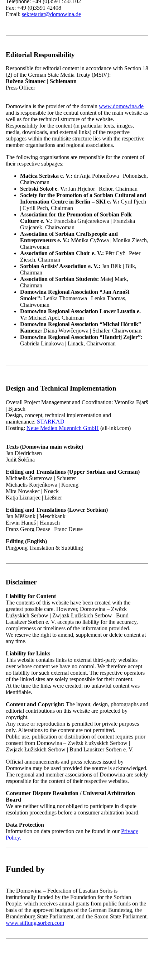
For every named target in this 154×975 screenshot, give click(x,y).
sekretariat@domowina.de (51, 14)
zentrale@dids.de (41, 807)
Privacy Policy (22, 493)
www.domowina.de (121, 106)
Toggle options (24, 485)
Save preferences (64, 485)
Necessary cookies (48, 465)
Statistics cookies (46, 472)
